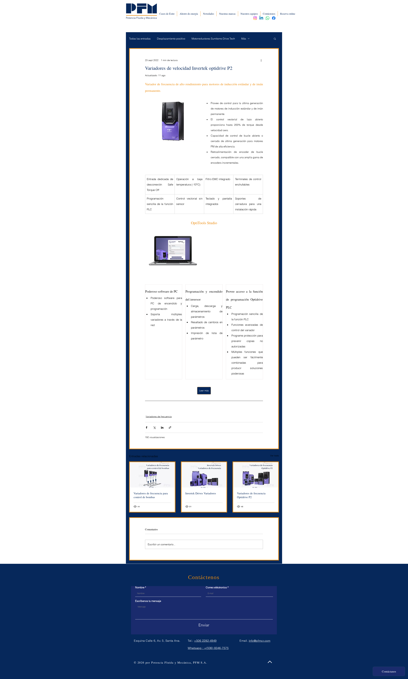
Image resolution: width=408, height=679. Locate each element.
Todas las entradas (140, 38)
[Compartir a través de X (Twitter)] (154, 427)
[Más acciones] (261, 60)
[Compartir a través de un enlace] (169, 427)
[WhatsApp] (267, 18)
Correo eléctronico (216, 587)
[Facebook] (273, 18)
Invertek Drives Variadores (200, 493)
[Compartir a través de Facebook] (146, 427)
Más (243, 38)
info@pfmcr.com (259, 641)
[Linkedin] (261, 18)
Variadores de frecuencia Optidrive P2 (251, 495)
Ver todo (274, 455)
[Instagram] (255, 18)
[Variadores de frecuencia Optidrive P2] (255, 474)
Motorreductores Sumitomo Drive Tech (213, 38)
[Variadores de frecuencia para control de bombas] (152, 474)
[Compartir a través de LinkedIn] (162, 427)
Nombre (139, 587)
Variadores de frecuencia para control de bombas (151, 495)
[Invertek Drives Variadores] (204, 474)
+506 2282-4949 (205, 641)
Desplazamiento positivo (171, 38)
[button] (274, 38)
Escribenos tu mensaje (148, 601)
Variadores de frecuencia (159, 416)
